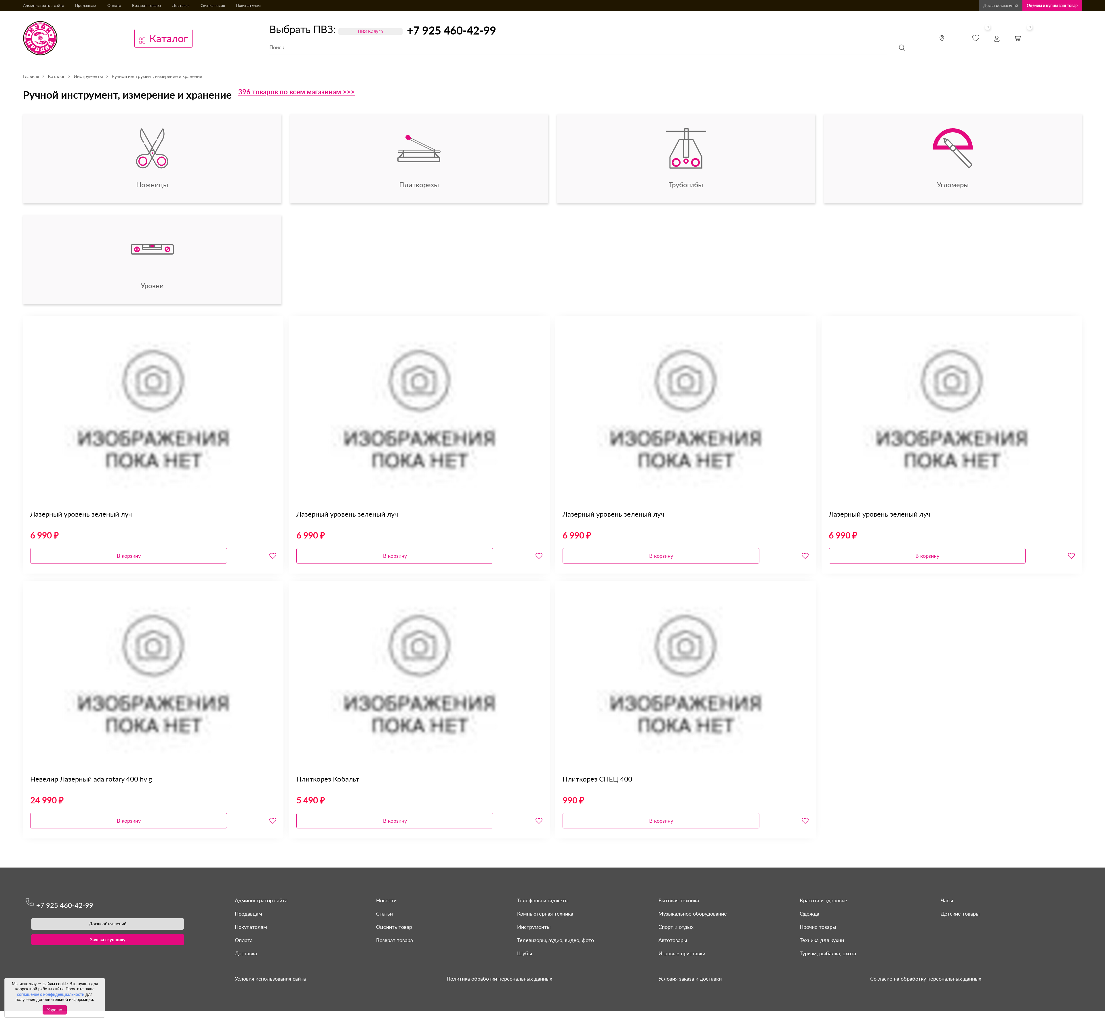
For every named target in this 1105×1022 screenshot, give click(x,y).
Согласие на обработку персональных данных (925, 978)
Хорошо (54, 1009)
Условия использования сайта (270, 978)
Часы (947, 900)
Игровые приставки (681, 953)
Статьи (384, 913)
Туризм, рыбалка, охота (828, 953)
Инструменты (533, 927)
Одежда (809, 913)
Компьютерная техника (545, 913)
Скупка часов (213, 5)
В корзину (129, 556)
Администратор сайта (43, 5)
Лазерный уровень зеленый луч (81, 514)
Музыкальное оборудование (692, 913)
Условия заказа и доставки (690, 978)
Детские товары (960, 913)
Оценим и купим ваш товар (1052, 5)
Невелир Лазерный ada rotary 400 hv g (91, 779)
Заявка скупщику (107, 939)
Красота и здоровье (823, 900)
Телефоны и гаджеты (543, 900)
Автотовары (672, 940)
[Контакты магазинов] (941, 38)
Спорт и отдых (676, 927)
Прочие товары (818, 927)
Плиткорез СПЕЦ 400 (597, 779)
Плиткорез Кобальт (327, 779)
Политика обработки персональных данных (499, 978)
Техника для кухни (822, 940)
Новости (386, 900)
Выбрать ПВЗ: (302, 29)
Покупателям (248, 5)
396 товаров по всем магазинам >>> (296, 91)
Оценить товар (394, 927)
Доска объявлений (1000, 5)
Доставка (181, 5)
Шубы (524, 953)
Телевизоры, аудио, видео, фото (555, 940)
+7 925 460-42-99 (451, 30)
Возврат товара (146, 5)
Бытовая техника (678, 900)
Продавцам (85, 5)
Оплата (114, 5)
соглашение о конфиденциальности (50, 994)
